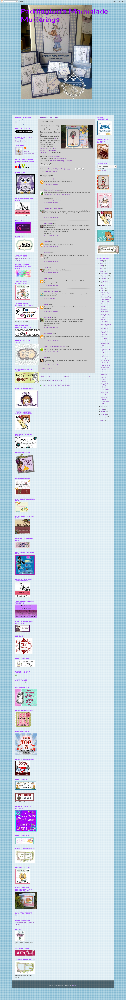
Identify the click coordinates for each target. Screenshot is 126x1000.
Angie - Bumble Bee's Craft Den (54, 346)
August (103, 285)
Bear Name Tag (106, 297)
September (104, 281)
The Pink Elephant (60, 158)
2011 (101, 268)
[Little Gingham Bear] (16, 122)
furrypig (47, 278)
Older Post (88, 376)
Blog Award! (104, 328)
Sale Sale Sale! (105, 304)
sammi (46, 241)
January (104, 417)
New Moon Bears (104, 398)
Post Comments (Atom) (55, 380)
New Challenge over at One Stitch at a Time (105, 350)
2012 (101, 266)
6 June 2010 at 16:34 (51, 327)
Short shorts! (105, 392)
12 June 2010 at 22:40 (51, 340)
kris (45, 357)
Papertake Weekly (54, 156)
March (103, 411)
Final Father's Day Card (105, 361)
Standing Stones (104, 337)
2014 (101, 261)
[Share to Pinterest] (83, 169)
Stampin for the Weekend (48, 150)
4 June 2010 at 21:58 (51, 184)
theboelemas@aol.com (52, 179)
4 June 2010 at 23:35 (51, 217)
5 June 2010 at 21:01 (51, 298)
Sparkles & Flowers (104, 380)
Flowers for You (106, 365)
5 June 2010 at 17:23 (51, 285)
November (104, 276)
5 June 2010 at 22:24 (51, 311)
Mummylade (48, 333)
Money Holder (105, 341)
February (104, 414)
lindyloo (47, 253)
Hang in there (105, 311)
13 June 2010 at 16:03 (51, 351)
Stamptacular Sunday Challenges (61, 161)
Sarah (46, 267)
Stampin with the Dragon (48, 148)
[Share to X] (79, 169)
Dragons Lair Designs (51, 190)
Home (66, 376)
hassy (46, 304)
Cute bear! (104, 309)
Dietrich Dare (44, 152)
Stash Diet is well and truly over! (105, 316)
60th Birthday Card (105, 293)
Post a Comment (47, 368)
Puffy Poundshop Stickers (105, 356)
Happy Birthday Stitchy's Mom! (105, 385)
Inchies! (103, 377)
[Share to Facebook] (81, 169)
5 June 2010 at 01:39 (51, 236)
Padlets (103, 306)
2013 (101, 263)
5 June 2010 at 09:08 (51, 261)
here (55, 138)
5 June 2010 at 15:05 (51, 272)
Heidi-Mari (47, 317)
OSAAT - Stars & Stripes (105, 320)
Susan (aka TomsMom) (52, 208)
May (102, 406)
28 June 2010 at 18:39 (51, 364)
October (104, 278)
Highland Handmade (51, 291)
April (102, 409)
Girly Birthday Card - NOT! (105, 300)
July (102, 288)
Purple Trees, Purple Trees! (106, 368)
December (104, 273)
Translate (104, 170)
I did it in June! (105, 372)
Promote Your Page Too (21, 124)
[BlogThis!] (77, 169)
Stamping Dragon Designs (52, 200)
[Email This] (76, 169)
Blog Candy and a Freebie (106, 325)
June (103, 290)
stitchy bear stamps (51, 171)
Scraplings (104, 374)
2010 (101, 271)
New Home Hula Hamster (104, 332)
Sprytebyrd (48, 223)
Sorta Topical (105, 389)
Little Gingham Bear (20, 119)
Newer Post (45, 376)
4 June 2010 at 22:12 (51, 202)
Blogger (74, 985)
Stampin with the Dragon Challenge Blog (57, 194)
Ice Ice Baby (104, 395)
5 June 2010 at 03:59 (51, 246)
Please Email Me (20, 141)
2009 (101, 420)
